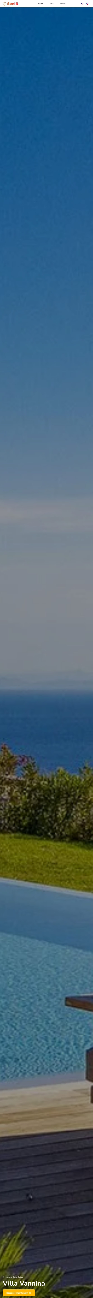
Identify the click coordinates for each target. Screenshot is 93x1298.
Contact (63, 3)
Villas (52, 3)
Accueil (41, 3)
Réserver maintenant (17, 1292)
